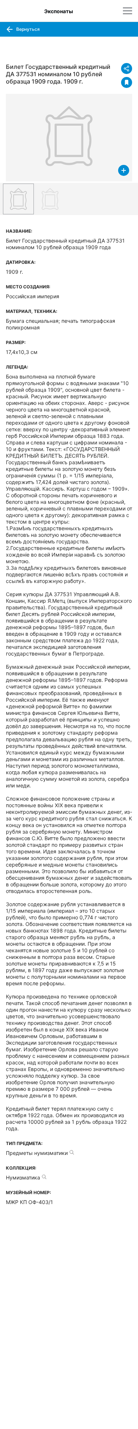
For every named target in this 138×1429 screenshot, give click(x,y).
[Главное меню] (127, 11)
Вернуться (27, 29)
